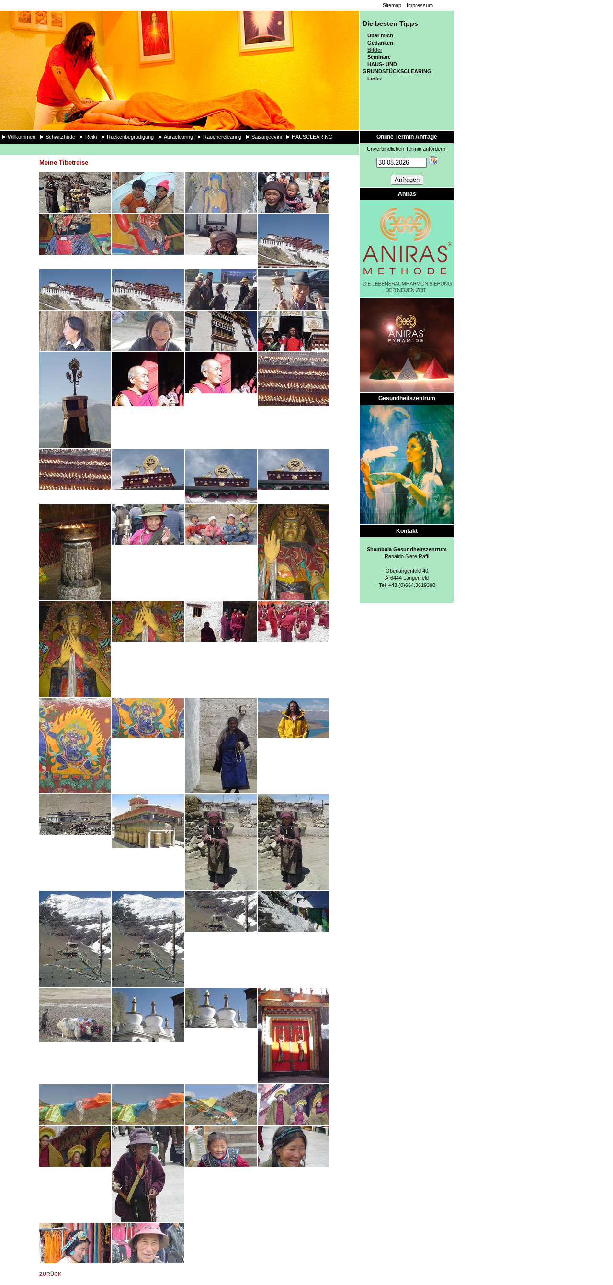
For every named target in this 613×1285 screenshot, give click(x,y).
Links (374, 78)
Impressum (420, 5)
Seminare (379, 57)
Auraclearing (178, 137)
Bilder (374, 50)
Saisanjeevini (266, 137)
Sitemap (392, 5)
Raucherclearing (222, 137)
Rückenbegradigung (130, 137)
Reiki (91, 137)
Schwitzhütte (60, 137)
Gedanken (380, 42)
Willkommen (21, 137)
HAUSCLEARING (312, 137)
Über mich (380, 35)
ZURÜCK (50, 1274)
